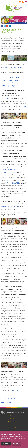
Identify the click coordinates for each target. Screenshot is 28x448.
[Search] (23, 2)
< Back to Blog (6, 402)
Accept (7, 443)
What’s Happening (12, 422)
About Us (12, 430)
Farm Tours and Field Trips (10, 206)
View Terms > (11, 440)
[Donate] (26, 2)
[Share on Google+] (7, 26)
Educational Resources (12, 419)
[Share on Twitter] (5, 26)
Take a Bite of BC (13, 183)
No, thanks (16, 443)
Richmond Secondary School (13, 67)
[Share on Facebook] (2, 26)
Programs (12, 416)
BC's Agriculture (13, 398)
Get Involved (13, 425)
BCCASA (7, 98)
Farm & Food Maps (12, 427)
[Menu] (20, 2)
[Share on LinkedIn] (10, 26)
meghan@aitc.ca (15, 390)
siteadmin (12, 35)
